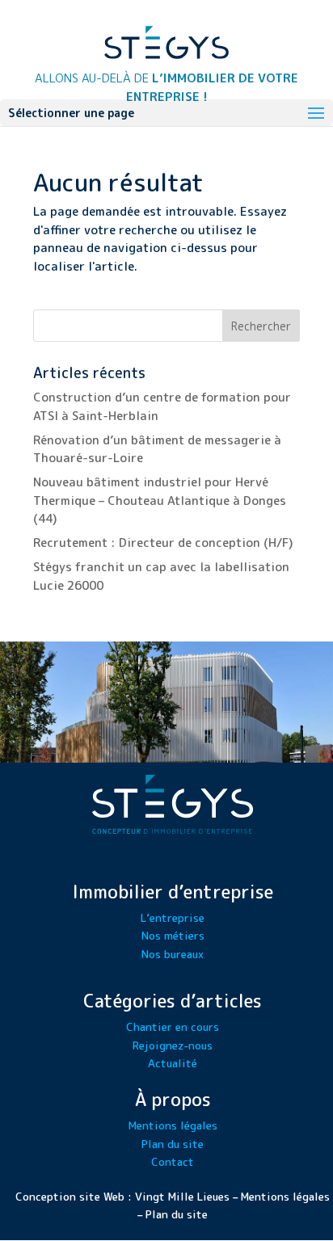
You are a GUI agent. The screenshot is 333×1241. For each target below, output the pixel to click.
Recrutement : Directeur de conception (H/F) (163, 542)
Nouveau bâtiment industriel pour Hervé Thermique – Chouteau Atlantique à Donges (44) (159, 500)
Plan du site (172, 1143)
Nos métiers (172, 935)
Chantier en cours (172, 1026)
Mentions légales (173, 1125)
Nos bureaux (172, 953)
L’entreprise (172, 917)
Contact (172, 1161)
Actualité (172, 1063)
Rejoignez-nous (173, 1045)
